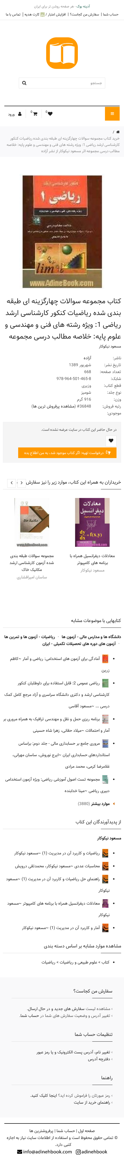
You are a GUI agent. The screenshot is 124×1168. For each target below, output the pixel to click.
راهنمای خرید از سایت (92, 1102)
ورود (12, 114)
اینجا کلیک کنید (44, 1095)
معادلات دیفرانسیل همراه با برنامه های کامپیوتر (92, 559)
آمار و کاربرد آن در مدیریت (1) (75, 927)
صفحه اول (86, 1131)
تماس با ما (13, 14)
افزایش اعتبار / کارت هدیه (45, 14)
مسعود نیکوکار (110, 346)
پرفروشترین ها (41, 1131)
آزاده (87, 358)
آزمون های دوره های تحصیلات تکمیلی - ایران (79, 643)
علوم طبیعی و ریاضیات (78, 962)
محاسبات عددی (87, 866)
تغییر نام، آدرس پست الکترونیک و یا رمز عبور (73, 1052)
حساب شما (111, 14)
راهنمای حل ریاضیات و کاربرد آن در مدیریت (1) (61, 879)
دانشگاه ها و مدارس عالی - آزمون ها (91, 637)
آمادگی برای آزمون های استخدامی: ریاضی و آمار (61, 658)
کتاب (106, 962)
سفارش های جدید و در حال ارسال (56, 1008)
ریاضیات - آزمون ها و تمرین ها (29, 637)
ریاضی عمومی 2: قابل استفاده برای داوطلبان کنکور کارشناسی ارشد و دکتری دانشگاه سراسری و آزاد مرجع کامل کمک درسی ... (57, 695)
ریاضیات (48, 962)
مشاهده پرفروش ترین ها (53, 406)
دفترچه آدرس (99, 1059)
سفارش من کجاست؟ (84, 14)
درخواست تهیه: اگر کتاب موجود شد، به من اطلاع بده (64, 453)
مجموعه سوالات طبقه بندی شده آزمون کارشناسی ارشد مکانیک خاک (32, 563)
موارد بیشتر (100, 803)
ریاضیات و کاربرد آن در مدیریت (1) (71, 853)
